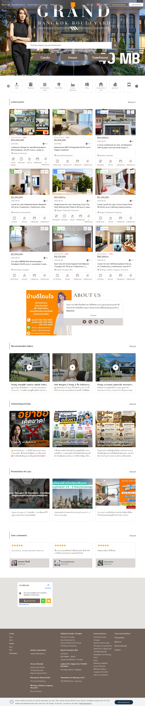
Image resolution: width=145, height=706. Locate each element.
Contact (45, 5)
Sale (10, 637)
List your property (119, 5)
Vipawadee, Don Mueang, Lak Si (72, 677)
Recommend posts (18, 5)
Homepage (6, 5)
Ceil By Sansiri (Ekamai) (68, 646)
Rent (11, 640)
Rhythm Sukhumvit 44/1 (38, 673)
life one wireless (36, 691)
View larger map (24, 604)
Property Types (32, 5)
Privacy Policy (119, 638)
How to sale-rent (121, 646)
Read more (70, 310)
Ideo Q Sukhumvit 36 (68, 640)
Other (52, 5)
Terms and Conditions (122, 633)
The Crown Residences (38, 681)
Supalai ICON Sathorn (37, 653)
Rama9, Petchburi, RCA (69, 650)
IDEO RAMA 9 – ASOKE (68, 656)
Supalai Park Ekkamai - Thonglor (72, 659)
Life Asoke (64, 653)
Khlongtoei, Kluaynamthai (40, 677)
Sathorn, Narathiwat (38, 650)
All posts (131, 102)
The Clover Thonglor (68, 637)
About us (118, 642)
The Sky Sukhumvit (36, 670)
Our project (13, 653)
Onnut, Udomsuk (36, 664)
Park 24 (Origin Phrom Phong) (71, 643)
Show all (133, 346)
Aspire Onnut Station (37, 667)
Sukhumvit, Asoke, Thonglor (71, 633)
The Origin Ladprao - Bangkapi (71, 669)
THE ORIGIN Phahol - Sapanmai (71, 681)
